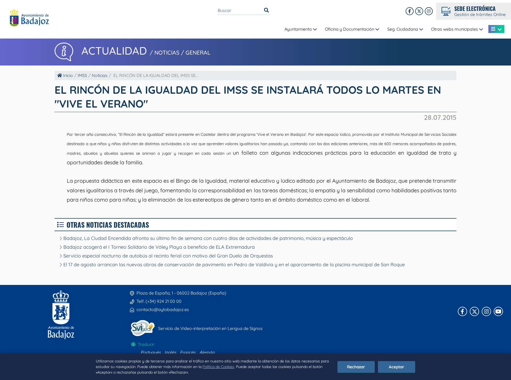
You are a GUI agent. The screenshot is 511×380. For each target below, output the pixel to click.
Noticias (100, 75)
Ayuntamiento (299, 29)
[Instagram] (429, 11)
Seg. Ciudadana (403, 29)
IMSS (82, 75)
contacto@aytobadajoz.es (163, 309)
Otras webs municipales (455, 29)
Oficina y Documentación (350, 29)
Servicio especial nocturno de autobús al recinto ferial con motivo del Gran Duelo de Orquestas (167, 256)
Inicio (67, 75)
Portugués (151, 352)
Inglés (170, 352)
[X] (419, 11)
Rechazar (356, 366)
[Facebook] (410, 11)
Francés (188, 352)
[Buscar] (266, 10)
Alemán (207, 352)
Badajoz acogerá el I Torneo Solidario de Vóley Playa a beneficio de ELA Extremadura (158, 247)
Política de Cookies (218, 366)
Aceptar (396, 366)
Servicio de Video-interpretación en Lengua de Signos (210, 328)
